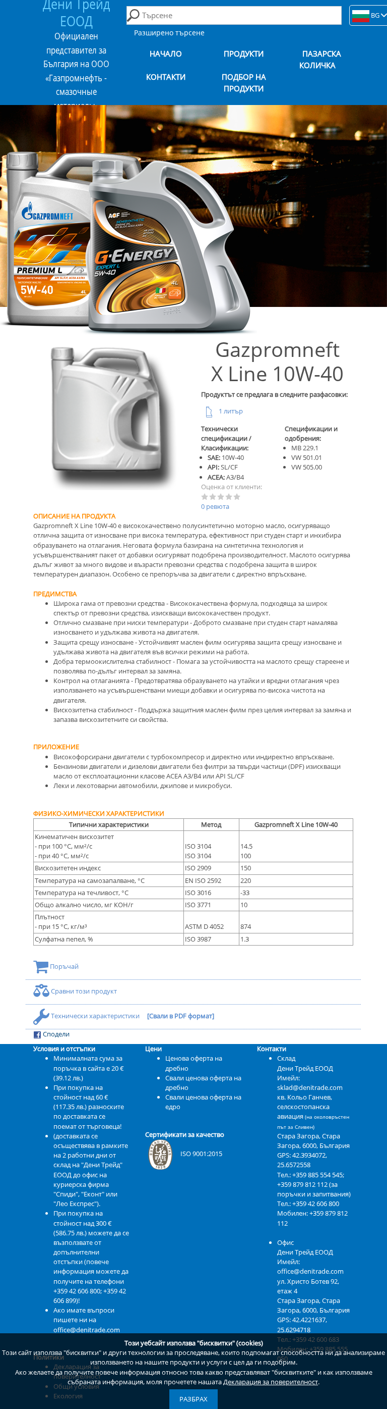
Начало (166, 53)
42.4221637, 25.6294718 (302, 1324)
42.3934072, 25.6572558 (302, 1160)
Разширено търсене (169, 32)
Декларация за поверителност (270, 1381)
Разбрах (193, 1398)
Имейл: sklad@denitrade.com (310, 1082)
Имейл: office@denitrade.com (310, 1266)
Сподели (55, 1033)
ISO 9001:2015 (201, 1153)
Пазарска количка (320, 59)
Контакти (165, 77)
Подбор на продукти (244, 83)
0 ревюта (215, 506)
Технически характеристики (95, 1015)
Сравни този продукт (83, 991)
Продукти (244, 53)
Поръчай (63, 966)
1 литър (230, 410)
